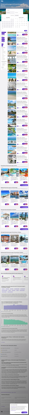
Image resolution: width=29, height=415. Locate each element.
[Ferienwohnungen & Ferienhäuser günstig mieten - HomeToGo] (2, 1)
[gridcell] (11, 20)
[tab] (12, 15)
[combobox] (14, 10)
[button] (10, 12)
